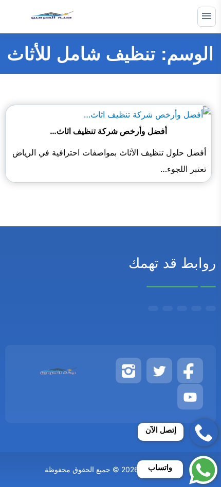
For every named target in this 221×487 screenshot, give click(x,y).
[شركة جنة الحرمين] (52, 16)
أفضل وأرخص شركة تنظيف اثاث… (108, 131)
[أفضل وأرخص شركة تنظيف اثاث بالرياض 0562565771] (147, 113)
